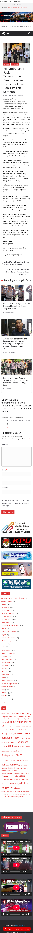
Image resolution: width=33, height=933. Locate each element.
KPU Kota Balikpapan (7, 641)
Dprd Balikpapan (6, 619)
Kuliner (3, 647)
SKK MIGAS (20, 794)
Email (3, 479)
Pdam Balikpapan (22, 768)
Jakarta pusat (12, 742)
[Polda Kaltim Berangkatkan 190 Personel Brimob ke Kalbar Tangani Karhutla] (16, 286)
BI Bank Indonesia (6, 610)
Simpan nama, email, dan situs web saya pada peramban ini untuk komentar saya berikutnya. (15, 503)
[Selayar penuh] (29, 854)
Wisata (3, 702)
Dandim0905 (12, 729)
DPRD (19, 730)
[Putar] (4, 854)
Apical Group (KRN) (7, 601)
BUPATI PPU (11, 726)
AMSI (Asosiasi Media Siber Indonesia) (12, 598)
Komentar (5, 445)
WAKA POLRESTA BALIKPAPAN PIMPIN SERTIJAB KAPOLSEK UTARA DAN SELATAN (19, 7)
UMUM (3, 696)
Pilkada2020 (15, 784)
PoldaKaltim (5, 674)
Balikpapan (6, 64)
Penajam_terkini (10, 779)
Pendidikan (4, 671)
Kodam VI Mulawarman (8, 638)
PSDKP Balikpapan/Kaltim (9, 684)
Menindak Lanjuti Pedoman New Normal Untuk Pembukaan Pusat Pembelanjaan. (17, 272)
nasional (23, 765)
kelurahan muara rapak (8, 751)
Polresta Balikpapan (7, 680)
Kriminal (3, 644)
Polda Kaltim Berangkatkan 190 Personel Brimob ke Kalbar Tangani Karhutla (16, 306)
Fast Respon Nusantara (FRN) (10, 625)
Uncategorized (5, 699)
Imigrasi (3, 635)
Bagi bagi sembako (7, 714)
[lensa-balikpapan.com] (3, 33)
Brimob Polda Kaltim (7, 613)
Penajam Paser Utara (13, 776)
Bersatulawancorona (11, 719)
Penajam (4, 668)
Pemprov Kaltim (6, 665)
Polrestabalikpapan (8, 791)
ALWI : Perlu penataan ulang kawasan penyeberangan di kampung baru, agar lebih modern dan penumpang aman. (15, 344)
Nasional (4, 656)
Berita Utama (15, 64)
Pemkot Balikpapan (7, 662)
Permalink (27, 420)
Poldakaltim (20, 788)
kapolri (27, 746)
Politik (3, 677)
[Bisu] (26, 854)
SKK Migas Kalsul (6, 687)
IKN (6, 742)
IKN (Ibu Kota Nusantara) (8, 632)
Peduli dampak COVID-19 (9, 771)
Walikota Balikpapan (15, 797)
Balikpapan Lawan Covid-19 (11, 716)
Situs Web (4, 488)
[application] (16, 847)
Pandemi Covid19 (8, 768)
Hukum (3, 628)
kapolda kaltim (19, 746)
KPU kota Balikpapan (13, 760)
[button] (17, 929)
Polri (18, 791)
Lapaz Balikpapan (6, 650)
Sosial (3, 690)
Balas (8, 428)
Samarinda (10, 794)
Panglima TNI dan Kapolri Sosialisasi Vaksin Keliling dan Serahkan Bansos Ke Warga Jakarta (15, 381)
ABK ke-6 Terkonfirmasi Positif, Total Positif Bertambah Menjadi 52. (16, 263)
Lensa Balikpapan (18, 95)
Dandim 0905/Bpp (6, 616)
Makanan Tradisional (7, 653)
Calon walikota (20, 726)
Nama (4, 470)
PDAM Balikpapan (6, 659)
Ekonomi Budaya (6, 622)
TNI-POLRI (4, 693)
